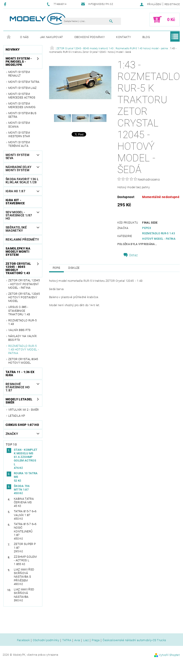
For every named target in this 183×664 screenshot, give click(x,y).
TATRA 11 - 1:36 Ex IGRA (20, 373)
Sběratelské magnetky (16, 229)
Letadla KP (16, 415)
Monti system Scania (19, 124)
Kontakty (123, 37)
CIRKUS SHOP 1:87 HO (22, 425)
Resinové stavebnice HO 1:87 (18, 387)
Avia (77, 640)
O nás (24, 37)
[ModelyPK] (37, 18)
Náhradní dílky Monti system (18, 168)
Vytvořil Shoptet (169, 655)
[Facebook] (5, 4)
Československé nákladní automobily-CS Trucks (134, 640)
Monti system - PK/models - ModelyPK (19, 61)
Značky (12, 434)
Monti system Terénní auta (19, 144)
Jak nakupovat (51, 37)
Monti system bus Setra (22, 114)
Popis (56, 267)
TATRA (66, 640)
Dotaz (133, 255)
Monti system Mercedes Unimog (22, 105)
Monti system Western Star (19, 134)
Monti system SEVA (17, 156)
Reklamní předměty (22, 239)
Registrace (172, 4)
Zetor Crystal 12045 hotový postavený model (24, 297)
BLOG (146, 37)
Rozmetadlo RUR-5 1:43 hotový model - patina (23, 349)
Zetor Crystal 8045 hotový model (23, 360)
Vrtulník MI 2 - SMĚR (23, 409)
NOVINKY (13, 49)
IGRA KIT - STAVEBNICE (15, 201)
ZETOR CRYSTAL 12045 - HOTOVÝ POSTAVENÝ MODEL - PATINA (24, 284)
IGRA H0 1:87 (15, 191)
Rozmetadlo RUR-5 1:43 (22, 322)
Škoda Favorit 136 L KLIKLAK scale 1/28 (22, 180)
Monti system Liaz (22, 88)
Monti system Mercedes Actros (21, 95)
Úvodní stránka (9, 37)
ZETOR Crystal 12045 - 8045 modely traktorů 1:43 (18, 268)
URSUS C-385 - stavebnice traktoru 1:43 (19, 310)
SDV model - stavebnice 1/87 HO (19, 215)
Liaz (86, 640)
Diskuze (73, 267)
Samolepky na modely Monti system (18, 251)
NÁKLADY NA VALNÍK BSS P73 (22, 337)
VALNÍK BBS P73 (19, 330)
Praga (96, 640)
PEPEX (146, 228)
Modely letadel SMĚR (19, 400)
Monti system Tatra (24, 81)
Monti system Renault (19, 73)
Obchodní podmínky (89, 37)
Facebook (23, 640)
